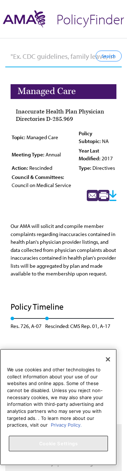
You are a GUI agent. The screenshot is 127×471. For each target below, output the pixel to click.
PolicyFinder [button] (90, 19)
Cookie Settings (58, 443)
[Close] (108, 359)
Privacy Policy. (66, 425)
